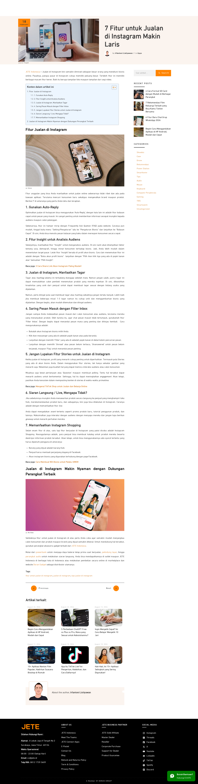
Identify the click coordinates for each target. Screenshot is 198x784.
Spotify (150, 765)
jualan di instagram (62, 576)
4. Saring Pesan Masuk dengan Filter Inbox (51, 106)
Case (139, 156)
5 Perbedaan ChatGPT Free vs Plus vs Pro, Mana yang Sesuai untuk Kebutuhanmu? (74, 632)
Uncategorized (143, 209)
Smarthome (142, 173)
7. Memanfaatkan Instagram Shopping (49, 118)
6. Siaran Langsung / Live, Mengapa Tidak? (51, 114)
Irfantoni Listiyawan (124, 53)
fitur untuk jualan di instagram (39, 576)
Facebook (151, 742)
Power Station (143, 169)
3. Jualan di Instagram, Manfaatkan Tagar (50, 103)
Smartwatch (142, 205)
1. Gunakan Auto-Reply (43, 95)
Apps (140, 53)
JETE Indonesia (33, 72)
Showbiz (140, 152)
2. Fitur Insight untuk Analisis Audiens (49, 99)
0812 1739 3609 (38, 762)
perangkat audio (33, 557)
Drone (139, 160)
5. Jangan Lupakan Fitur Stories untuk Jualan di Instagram (57, 110)
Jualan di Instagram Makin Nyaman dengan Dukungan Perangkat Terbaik (61, 121)
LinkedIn (151, 756)
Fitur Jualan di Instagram (40, 92)
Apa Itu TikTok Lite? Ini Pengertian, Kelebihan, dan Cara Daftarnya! (73, 670)
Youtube (150, 751)
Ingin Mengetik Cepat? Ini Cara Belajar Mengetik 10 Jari (106, 632)
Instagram (151, 733)
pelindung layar (109, 552)
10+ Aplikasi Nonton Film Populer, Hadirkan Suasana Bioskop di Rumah (40, 670)
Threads (150, 738)
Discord (150, 770)
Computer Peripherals (146, 193)
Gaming (140, 197)
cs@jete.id (32, 758)
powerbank (41, 552)
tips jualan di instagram (82, 576)
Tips (138, 177)
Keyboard (141, 189)
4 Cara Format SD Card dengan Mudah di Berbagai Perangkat (158, 94)
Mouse (139, 185)
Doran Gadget (39, 565)
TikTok (150, 760)
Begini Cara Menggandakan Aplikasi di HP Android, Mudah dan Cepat (40, 632)
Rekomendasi (143, 165)
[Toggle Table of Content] (113, 87)
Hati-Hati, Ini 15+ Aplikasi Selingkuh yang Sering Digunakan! (107, 670)
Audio (139, 181)
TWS (139, 201)
